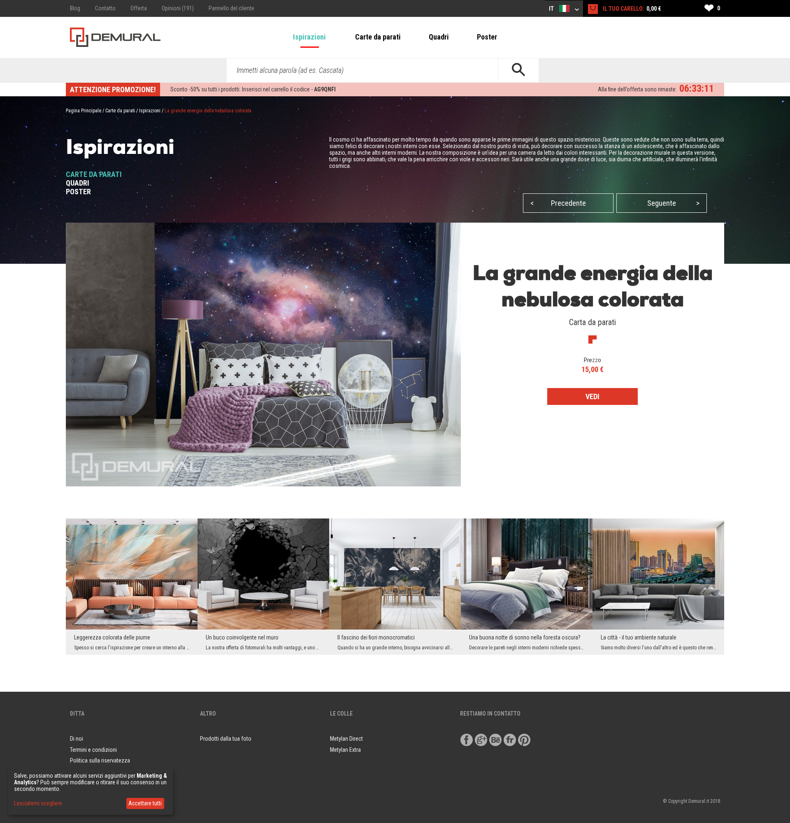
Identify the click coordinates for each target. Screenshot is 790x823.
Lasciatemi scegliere (38, 803)
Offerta (138, 8)
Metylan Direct (346, 738)
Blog (75, 8)
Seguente (673, 203)
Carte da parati (378, 37)
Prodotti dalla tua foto (225, 738)
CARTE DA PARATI (94, 174)
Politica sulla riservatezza (100, 760)
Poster (487, 37)
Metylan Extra (345, 749)
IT (552, 8)
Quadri (439, 37)
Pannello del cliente (231, 8)
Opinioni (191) (178, 8)
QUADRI (77, 183)
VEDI (592, 396)
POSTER (78, 191)
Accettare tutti (145, 803)
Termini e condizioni (93, 749)
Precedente (558, 203)
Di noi (76, 738)
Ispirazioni (309, 37)
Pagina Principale (83, 111)
